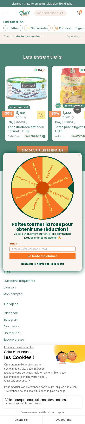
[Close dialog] (78, 155)
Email (13, 244)
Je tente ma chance (43, 256)
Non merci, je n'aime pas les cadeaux (42, 264)
